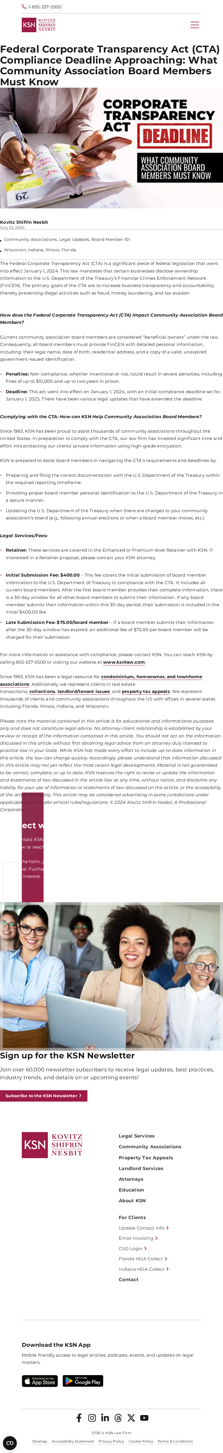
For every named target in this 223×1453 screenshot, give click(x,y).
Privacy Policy (111, 1441)
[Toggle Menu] (195, 25)
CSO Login (130, 1248)
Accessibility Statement (73, 1441)
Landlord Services (141, 1168)
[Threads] (118, 1418)
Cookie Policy (141, 1441)
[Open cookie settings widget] (10, 1443)
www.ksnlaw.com (124, 662)
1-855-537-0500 (45, 7)
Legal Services (137, 1136)
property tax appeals (146, 691)
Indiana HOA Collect (141, 1269)
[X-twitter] (131, 1418)
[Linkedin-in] (105, 1418)
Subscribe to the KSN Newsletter (41, 1095)
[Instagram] (92, 1418)
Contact (129, 1279)
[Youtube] (144, 1418)
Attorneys (131, 1179)
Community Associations (150, 1146)
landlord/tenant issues (83, 691)
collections (42, 691)
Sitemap (39, 1441)
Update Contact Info (141, 1228)
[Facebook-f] (79, 1418)
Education (131, 1190)
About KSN (132, 1200)
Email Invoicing (136, 1238)
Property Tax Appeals (146, 1157)
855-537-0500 (112, 847)
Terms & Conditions (175, 1441)
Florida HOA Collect (141, 1258)
